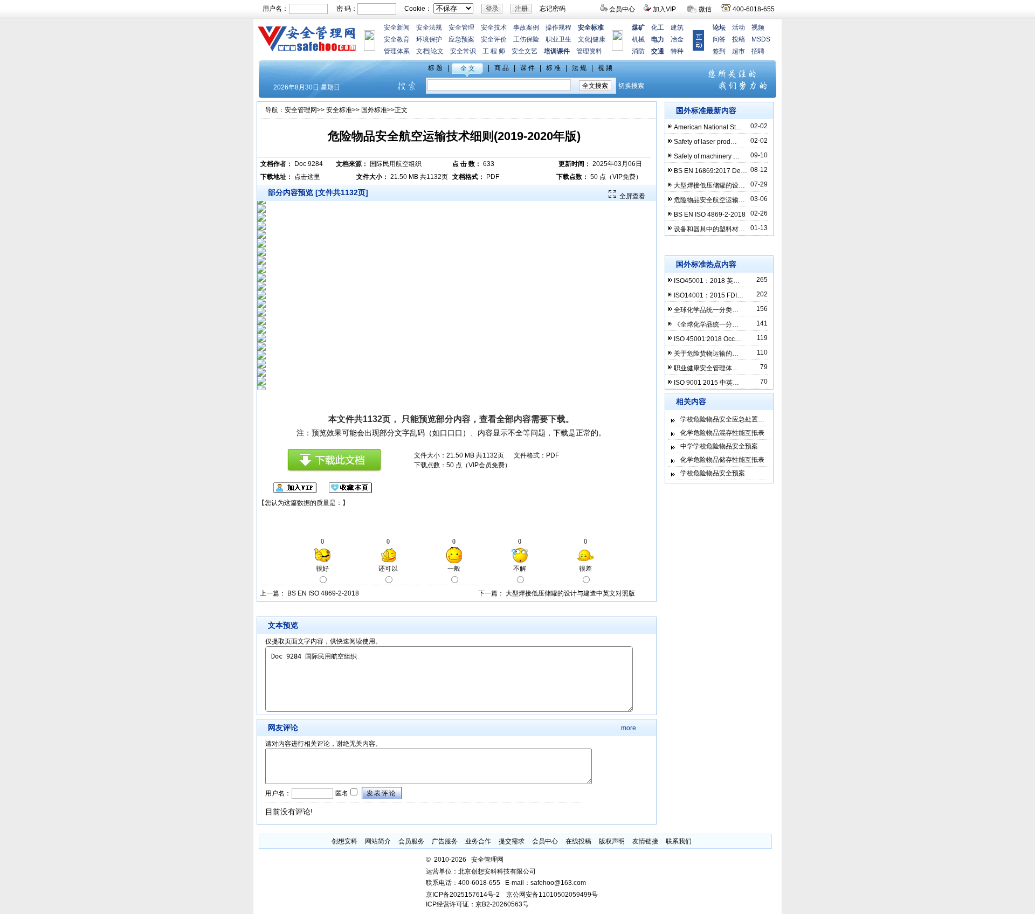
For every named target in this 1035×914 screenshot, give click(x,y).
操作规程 (558, 27)
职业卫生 (558, 39)
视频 (757, 27)
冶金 (677, 39)
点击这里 (307, 177)
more (628, 728)
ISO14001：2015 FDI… (708, 295)
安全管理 (461, 27)
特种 (677, 51)
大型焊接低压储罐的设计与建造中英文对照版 (570, 593)
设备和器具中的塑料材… (709, 229)
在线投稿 (578, 841)
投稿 (738, 39)
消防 (638, 51)
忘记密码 (552, 8)
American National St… (708, 127)
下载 (556, 419)
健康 (598, 39)
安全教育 (397, 39)
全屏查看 (632, 196)
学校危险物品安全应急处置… (722, 419)
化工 (657, 27)
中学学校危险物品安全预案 (719, 446)
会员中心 (622, 9)
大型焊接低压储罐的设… (709, 185)
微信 (705, 9)
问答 (719, 39)
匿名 (341, 793)
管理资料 (589, 51)
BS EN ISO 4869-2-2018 (323, 593)
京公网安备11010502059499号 (552, 894)
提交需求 (512, 841)
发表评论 (382, 793)
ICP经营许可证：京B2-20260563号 (477, 904)
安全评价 (494, 39)
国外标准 (374, 110)
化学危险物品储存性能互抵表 (722, 459)
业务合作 (478, 841)
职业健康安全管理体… (706, 368)
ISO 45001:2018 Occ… (707, 339)
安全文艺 (524, 51)
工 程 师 (493, 51)
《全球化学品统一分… (706, 324)
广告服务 (445, 841)
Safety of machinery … (707, 156)
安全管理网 (301, 110)
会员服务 (411, 841)
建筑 (677, 27)
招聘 (757, 51)
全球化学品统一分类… (706, 310)
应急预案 (461, 39)
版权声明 (612, 841)
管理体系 (397, 51)
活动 (738, 27)
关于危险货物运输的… (706, 353)
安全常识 (463, 51)
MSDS (760, 39)
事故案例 (526, 27)
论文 (437, 51)
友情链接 (645, 841)
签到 (719, 51)
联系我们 (679, 841)
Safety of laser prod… (705, 142)
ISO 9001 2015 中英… (706, 382)
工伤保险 (526, 39)
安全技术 (494, 27)
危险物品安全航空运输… (709, 200)
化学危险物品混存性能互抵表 (722, 433)
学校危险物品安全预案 (712, 473)
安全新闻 (397, 27)
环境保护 (429, 39)
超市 (738, 51)
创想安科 (344, 841)
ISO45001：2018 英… (707, 281)
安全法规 (429, 27)
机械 (638, 39)
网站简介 (378, 841)
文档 (422, 51)
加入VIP (664, 9)
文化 (584, 39)
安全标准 (339, 110)
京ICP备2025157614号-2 (463, 894)
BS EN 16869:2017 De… (710, 171)
